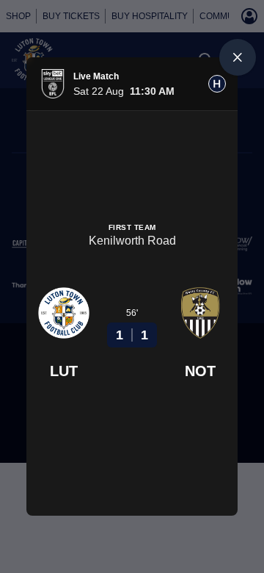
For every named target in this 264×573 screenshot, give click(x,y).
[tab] (217, 84)
